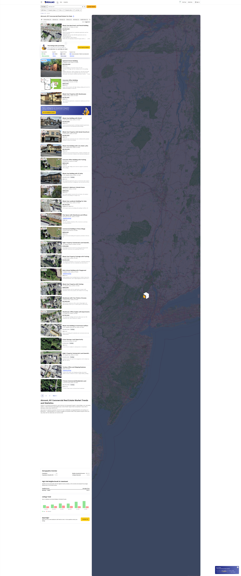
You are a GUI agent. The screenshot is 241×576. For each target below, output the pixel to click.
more (89, 38)
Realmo (49, 2)
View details (66, 33)
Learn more (232, 571)
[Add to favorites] (60, 25)
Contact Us (85, 519)
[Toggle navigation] (42, 2)
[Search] (85, 7)
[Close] (237, 567)
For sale (42, 13)
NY (45, 13)
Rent (61, 2)
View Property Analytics (83, 47)
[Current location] (42, 20)
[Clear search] (83, 7)
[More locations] (90, 20)
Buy (57, 2)
